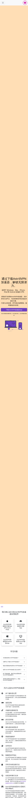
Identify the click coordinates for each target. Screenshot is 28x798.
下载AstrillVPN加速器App (14, 310)
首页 (2, 606)
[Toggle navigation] (3, 2)
